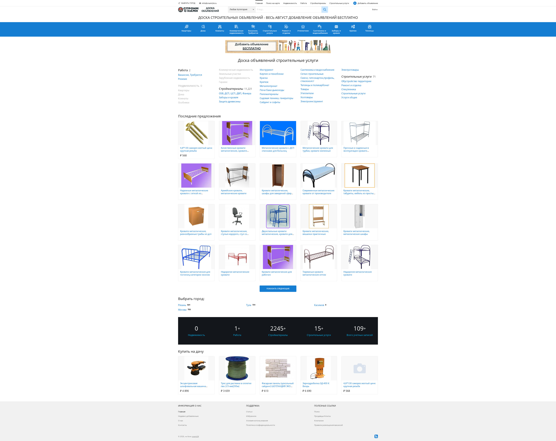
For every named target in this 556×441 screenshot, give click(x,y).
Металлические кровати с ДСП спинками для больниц (278, 149)
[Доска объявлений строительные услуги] (200, 9)
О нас (180, 420)
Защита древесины (229, 101)
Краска (264, 77)
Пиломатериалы (269, 94)
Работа (303, 3)
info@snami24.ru (209, 3)
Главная (259, 3)
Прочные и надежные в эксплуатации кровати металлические (356, 150)
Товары (305, 89)
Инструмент (266, 69)
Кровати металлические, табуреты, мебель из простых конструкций (359, 193)
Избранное (251, 416)
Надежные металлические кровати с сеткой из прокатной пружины (194, 193)
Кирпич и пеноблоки (272, 73)
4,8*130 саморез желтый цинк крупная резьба (196, 149)
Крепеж (353, 30)
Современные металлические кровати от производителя (318, 192)
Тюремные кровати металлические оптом (314, 273)
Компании (319, 420)
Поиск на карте (273, 3)
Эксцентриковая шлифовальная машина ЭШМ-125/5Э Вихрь (193, 386)
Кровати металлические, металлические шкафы (356, 232)
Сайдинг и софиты (270, 102)
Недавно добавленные (188, 416)
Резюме (182, 78)
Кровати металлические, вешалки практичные (316, 232)
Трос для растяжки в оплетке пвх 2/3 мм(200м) (236, 385)
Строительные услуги (339, 3)
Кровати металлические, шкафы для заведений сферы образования (277, 193)
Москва (182, 309)
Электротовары (350, 69)
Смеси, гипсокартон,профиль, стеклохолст (317, 79)
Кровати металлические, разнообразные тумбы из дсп (195, 232)
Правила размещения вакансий (328, 425)
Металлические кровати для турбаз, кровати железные (318, 149)
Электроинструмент (312, 101)
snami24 (195, 436)
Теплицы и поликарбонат (315, 85)
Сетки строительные (312, 73)
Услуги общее (349, 97)
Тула (248, 305)
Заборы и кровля (336, 31)
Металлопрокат (268, 86)
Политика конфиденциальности (260, 425)
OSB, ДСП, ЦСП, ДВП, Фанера (235, 93)
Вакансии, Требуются (253, 31)
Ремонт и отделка (286, 31)
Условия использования (257, 420)
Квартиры (186, 30)
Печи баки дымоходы (272, 90)
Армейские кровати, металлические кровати (233, 192)
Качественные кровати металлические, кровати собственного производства (236, 150)
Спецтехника (348, 89)
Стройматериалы (318, 3)
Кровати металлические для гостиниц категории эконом (195, 273)
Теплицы (369, 30)
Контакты (182, 425)
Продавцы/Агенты (322, 416)
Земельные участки (230, 73)
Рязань (182, 305)
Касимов (319, 305)
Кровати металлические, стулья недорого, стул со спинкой (234, 234)
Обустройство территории (356, 81)
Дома (203, 30)
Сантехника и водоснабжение (320, 31)
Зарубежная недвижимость (234, 77)
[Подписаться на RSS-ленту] (376, 436)
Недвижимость (290, 3)
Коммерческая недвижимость (236, 31)
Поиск (317, 411)
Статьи (249, 411)
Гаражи (223, 82)
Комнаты (219, 30)
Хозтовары (307, 97)
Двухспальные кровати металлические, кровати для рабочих (277, 234)
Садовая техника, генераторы (276, 98)
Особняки (183, 102)
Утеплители (303, 30)
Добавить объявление (368, 3)
